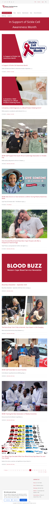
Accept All (23, 500)
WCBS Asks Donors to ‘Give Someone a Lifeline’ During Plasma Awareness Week (24, 197)
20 (41, 471)
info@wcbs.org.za (39, 485)
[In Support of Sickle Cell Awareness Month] (24, 48)
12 (32, 470)
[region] (15, 496)
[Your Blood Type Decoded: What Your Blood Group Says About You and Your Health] (24, 439)
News (14, 163)
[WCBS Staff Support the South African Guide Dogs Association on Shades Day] (24, 136)
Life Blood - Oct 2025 (10, 71)
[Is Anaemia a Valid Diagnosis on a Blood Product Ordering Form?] (24, 91)
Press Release (9, 204)
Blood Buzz (9, 291)
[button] (45, 1)
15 (38, 470)
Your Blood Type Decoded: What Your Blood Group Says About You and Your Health (23, 457)
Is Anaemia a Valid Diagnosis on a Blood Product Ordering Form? (21, 108)
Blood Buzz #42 (9, 333)
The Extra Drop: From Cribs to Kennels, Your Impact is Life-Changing (22, 327)
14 (36, 470)
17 (43, 470)
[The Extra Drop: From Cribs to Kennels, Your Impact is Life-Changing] (24, 310)
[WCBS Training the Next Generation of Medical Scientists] (24, 396)
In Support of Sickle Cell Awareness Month (15, 65)
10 (28, 470)
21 (43, 471)
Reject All (16, 500)
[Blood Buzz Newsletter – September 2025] (24, 268)
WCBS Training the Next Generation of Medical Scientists (19, 414)
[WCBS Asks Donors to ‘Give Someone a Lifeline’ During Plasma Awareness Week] (24, 181)
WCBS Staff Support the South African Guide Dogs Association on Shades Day (24, 156)
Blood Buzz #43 (9, 163)
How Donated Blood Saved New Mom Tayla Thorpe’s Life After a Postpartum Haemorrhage (21, 241)
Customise (8, 500)
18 (45, 470)
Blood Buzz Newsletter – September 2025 (14, 285)
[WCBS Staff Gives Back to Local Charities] (24, 352)
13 (34, 470)
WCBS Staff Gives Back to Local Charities (14, 370)
